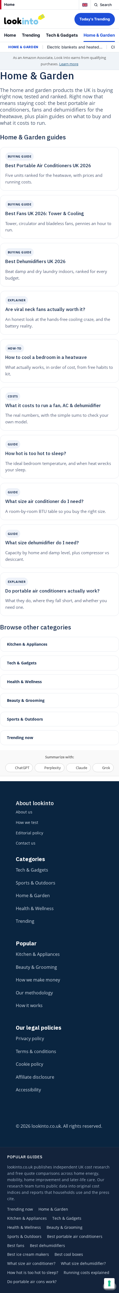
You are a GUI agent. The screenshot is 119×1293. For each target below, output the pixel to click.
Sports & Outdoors (25, 719)
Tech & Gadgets (62, 35)
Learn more (68, 63)
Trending (31, 35)
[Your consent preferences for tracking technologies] (109, 1283)
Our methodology (34, 993)
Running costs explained (86, 1272)
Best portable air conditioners (74, 1236)
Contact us (25, 843)
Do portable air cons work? (31, 1281)
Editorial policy (29, 832)
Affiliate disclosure (35, 1077)
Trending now (20, 737)
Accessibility (28, 1090)
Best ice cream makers (28, 1254)
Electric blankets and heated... (74, 47)
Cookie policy (29, 1064)
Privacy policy (30, 1038)
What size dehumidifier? (83, 1263)
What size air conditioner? (31, 1263)
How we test (27, 822)
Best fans (15, 1245)
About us (24, 812)
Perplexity (52, 767)
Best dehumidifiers (47, 1245)
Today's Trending (94, 19)
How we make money (38, 980)
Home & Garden (99, 35)
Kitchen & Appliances (27, 644)
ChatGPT (22, 767)
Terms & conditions (36, 1051)
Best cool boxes (69, 1254)
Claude (81, 767)
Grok (106, 767)
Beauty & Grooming (26, 700)
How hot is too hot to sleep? (32, 1272)
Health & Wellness (24, 681)
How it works (29, 1005)
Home (9, 4)
